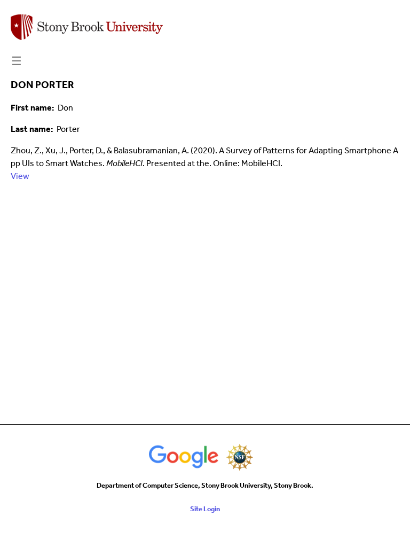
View (20, 176)
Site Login (205, 509)
